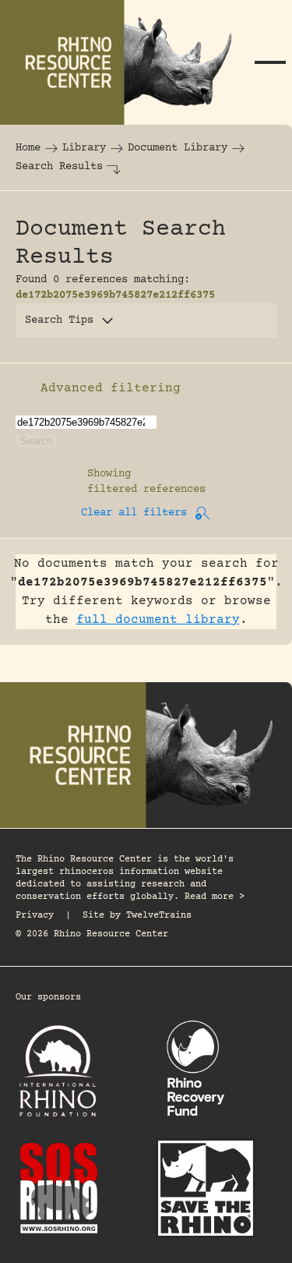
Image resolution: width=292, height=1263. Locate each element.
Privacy (35, 916)
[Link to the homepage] (124, 62)
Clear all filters (134, 513)
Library (84, 148)
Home (28, 148)
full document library (158, 620)
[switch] (23, 388)
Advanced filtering (110, 388)
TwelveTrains (159, 916)
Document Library (177, 148)
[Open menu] (270, 62)
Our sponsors (48, 997)
